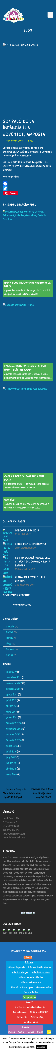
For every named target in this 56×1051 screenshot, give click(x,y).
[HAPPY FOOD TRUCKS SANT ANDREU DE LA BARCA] (28, 245)
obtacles (7, 895)
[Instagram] (15, 932)
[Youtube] (30, 932)
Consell (9, 632)
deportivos (44, 869)
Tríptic (21, 1032)
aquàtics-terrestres (13, 865)
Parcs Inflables (31, 992)
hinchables (38, 880)
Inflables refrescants (31, 982)
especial (31, 876)
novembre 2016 (14, 728)
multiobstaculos (10, 891)
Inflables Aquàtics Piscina (31, 977)
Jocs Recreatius (30, 1022)
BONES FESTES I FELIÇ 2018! (31, 544)
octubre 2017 (13, 688)
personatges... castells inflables (38, 895)
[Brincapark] (13, 15)
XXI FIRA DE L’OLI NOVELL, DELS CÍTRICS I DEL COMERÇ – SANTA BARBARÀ (32, 561)
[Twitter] (28, 188)
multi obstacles (26, 888)
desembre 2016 (14, 723)
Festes (9, 637)
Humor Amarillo (43, 987)
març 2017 (11, 711)
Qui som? (28, 957)
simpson (7, 899)
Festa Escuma (20, 1012)
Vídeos (31, 1032)
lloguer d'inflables (33, 884)
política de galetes (25, 1047)
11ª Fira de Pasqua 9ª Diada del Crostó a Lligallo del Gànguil (14, 793)
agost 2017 (12, 694)
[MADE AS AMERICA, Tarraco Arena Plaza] (28, 430)
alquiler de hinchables (32, 861)
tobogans (45, 899)
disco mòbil (8, 872)
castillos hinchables (29, 869)
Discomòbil (22, 1017)
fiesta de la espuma (23, 880)
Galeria (25, 1027)
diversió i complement (35, 872)
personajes (17, 895)
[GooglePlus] (25, 932)
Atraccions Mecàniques (22, 987)
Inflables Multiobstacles (39, 967)
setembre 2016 (14, 740)
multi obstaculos (27, 891)
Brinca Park (28, 865)
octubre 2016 (13, 734)
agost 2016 (12, 745)
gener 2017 (12, 717)
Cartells (10, 626)
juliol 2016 (11, 751)
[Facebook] (28, 183)
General (10, 649)
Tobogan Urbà (29, 997)
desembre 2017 (13, 677)
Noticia (9, 655)
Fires (30, 140)
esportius (40, 876)
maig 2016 (11, 762)
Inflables (48, 880)
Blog (49, 1032)
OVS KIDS (9, 499)
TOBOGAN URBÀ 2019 (27, 530)
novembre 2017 (14, 683)
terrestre (15, 899)
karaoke (20, 884)
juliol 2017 (11, 700)
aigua (35, 857)
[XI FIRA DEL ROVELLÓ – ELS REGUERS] (7, 584)
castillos (15, 869)
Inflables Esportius (41, 972)
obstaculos (40, 891)
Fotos (40, 1032)
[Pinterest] (20, 932)
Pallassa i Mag (37, 1017)
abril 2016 (11, 768)
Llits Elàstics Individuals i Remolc (29, 1007)
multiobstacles (42, 888)
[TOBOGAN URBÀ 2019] (7, 535)
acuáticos (28, 857)
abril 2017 (11, 705)
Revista (11, 1032)
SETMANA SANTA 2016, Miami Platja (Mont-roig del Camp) (42, 793)
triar (5, 903)
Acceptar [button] (41, 1047)
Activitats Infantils (39, 1012)
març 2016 (11, 774)
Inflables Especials (16, 967)
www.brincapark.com (36, 951)
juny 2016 (11, 757)
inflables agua (9, 884)
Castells (39, 865)
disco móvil (19, 872)
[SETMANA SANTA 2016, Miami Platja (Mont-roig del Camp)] (28, 333)
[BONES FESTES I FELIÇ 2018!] (7, 550)
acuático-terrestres (13, 857)
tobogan (25, 899)
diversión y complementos (15, 876)
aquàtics (47, 861)
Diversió (29, 1002)
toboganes (35, 899)
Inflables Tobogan (20, 972)
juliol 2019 (11, 671)
